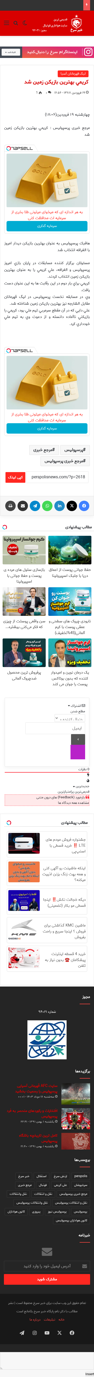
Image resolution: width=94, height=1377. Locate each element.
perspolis (80, 1176)
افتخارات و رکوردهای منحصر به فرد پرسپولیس (32, 1113)
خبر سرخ (23, 1176)
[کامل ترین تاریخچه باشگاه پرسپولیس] (75, 1141)
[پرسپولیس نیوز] (60, 23)
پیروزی (36, 1211)
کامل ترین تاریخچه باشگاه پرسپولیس (38, 1138)
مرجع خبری (42, 449)
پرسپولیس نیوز (57, 1211)
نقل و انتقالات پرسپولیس (71, 1202)
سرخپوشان (80, 1185)
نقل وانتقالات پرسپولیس (32, 1202)
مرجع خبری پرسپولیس (64, 461)
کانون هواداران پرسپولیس (71, 1220)
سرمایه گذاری (47, 226)
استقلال (41, 1176)
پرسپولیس (73, 449)
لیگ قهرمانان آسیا (73, 73)
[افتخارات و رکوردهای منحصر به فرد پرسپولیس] (75, 1118)
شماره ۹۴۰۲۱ (47, 1012)
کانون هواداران (16, 1211)
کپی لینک (15, 477)
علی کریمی (60, 1185)
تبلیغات (49, 1319)
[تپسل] (8, 148)
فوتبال (43, 1185)
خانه (61, 1319)
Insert (89, 1374)
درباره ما (35, 1319)
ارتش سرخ (60, 1176)
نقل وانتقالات (18, 1193)
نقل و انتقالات (43, 1193)
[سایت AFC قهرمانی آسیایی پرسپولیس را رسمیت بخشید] (75, 1094)
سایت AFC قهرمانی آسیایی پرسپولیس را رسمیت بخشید (36, 1088)
